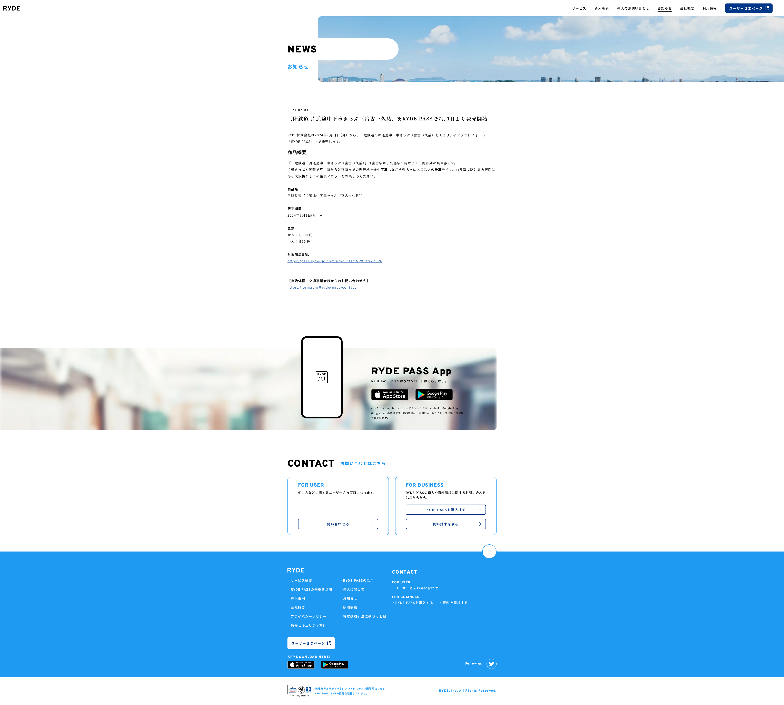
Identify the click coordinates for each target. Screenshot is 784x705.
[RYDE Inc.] (11, 8)
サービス (579, 8)
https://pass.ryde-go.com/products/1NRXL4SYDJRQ (335, 261)
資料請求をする (446, 524)
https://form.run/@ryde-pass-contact (321, 287)
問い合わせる (338, 524)
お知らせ (665, 8)
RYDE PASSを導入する (445, 509)
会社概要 (687, 8)
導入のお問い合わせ (633, 8)
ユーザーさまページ (746, 8)
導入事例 (602, 8)
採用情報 (710, 8)
